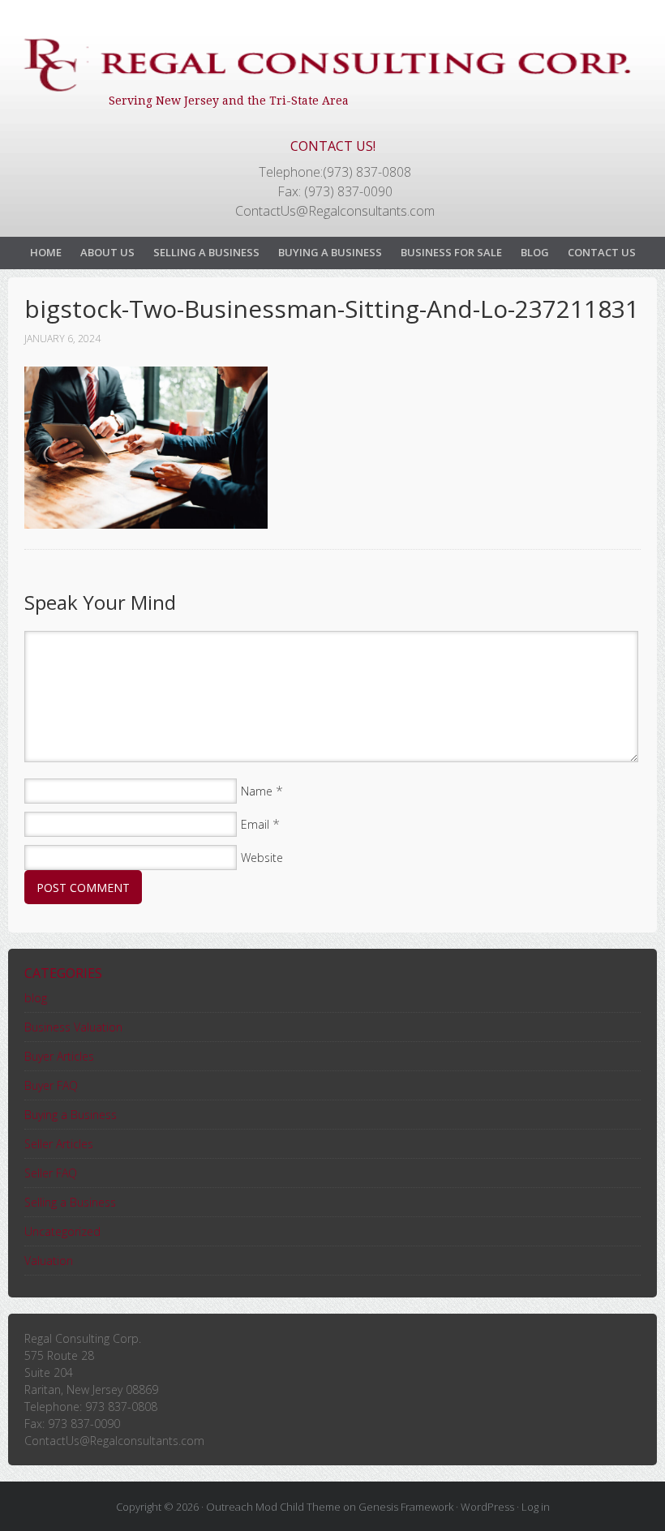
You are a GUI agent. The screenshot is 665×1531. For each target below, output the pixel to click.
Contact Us (602, 252)
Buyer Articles (59, 1056)
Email (255, 824)
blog (35, 998)
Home (46, 252)
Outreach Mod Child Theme (273, 1506)
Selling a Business (206, 252)
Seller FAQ (50, 1173)
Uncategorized (62, 1231)
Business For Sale (451, 252)
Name (256, 791)
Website (262, 857)
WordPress (487, 1506)
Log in (535, 1506)
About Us (107, 252)
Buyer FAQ (51, 1085)
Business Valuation (73, 1027)
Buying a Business (330, 252)
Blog (535, 252)
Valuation (48, 1260)
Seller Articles (58, 1143)
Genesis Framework (405, 1506)
